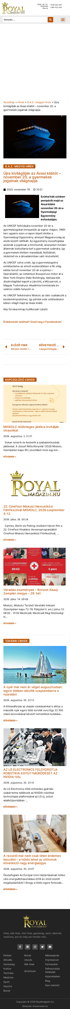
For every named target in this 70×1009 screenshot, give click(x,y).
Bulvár (6, 990)
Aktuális (7, 959)
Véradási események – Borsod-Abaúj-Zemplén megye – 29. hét (31, 591)
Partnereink (51, 964)
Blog (47, 980)
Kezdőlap (9, 102)
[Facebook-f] (20, 947)
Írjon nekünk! (52, 985)
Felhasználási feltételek (52, 970)
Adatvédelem (52, 976)
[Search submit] (50, 19)
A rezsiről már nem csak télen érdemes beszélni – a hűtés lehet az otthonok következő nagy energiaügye (32, 859)
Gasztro (7, 986)
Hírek (21, 102)
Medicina (8, 977)
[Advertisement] (35, 64)
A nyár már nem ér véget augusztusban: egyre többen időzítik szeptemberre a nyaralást (33, 690)
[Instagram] (35, 947)
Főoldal (7, 955)
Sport (6, 981)
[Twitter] (42, 947)
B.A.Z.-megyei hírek (39, 102)
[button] (63, 20)
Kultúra (7, 968)
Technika (8, 973)
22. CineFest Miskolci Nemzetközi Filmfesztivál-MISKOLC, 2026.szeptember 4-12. (34, 510)
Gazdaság (9, 964)
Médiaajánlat (52, 955)
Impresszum (52, 959)
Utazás (28, 959)
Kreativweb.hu (40, 1006)
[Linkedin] (27, 947)
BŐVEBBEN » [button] (9, 457)
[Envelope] (49, 947)
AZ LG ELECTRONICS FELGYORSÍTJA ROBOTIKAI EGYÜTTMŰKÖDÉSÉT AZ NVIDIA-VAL (30, 773)
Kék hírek (29, 964)
